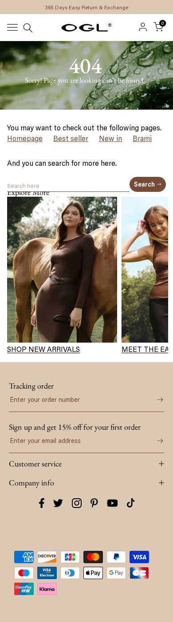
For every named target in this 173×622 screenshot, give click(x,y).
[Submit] (155, 399)
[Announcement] (86, 7)
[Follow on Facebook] (42, 503)
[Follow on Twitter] (58, 503)
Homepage (25, 138)
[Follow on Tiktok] (131, 503)
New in (110, 138)
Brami (142, 138)
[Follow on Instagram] (77, 503)
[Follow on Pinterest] (94, 503)
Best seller (70, 138)
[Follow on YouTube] (112, 503)
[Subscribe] (155, 440)
